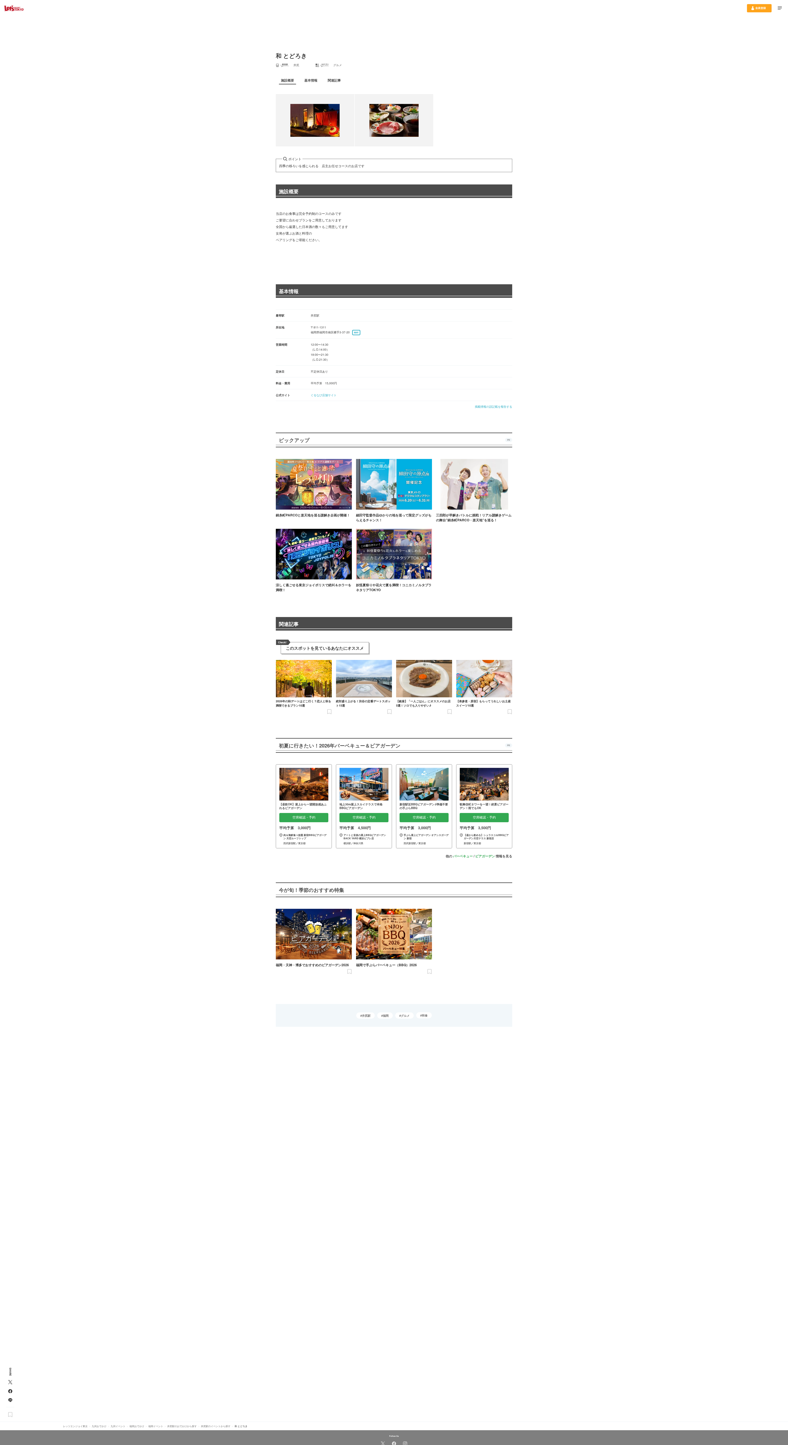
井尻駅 (366, 1015)
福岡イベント (155, 1426)
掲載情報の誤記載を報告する (493, 406)
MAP (356, 332)
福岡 (386, 1015)
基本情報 (289, 291)
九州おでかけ (99, 1426)
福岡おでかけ (136, 1426)
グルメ (405, 1015)
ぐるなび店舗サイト (324, 395)
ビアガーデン (485, 856)
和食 (425, 1015)
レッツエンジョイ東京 (75, 1426)
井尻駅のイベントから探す (215, 1426)
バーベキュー (463, 856)
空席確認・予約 (303, 817)
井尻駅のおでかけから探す (182, 1426)
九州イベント (118, 1426)
